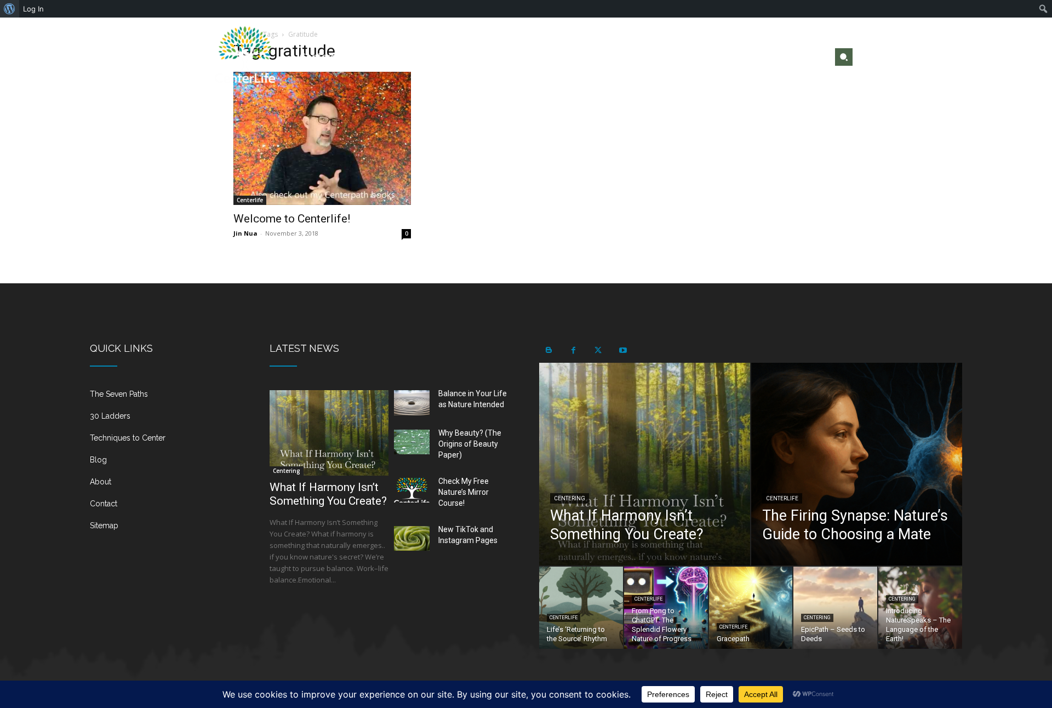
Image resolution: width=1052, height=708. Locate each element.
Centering (286, 471)
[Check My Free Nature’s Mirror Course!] (412, 490)
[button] (844, 57)
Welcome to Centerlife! (291, 218)
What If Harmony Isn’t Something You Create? (328, 494)
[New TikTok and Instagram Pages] (412, 538)
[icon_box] (166, 398)
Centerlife (250, 200)
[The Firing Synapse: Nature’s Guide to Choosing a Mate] (856, 464)
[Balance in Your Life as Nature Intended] (412, 402)
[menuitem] (9, 9)
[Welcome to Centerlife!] (322, 138)
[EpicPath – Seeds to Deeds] (835, 608)
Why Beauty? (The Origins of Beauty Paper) (469, 444)
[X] (798, 57)
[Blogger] (548, 350)
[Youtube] (815, 57)
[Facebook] (781, 57)
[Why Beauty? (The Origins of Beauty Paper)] (412, 442)
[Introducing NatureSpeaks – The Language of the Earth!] (920, 608)
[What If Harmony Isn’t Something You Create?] (329, 433)
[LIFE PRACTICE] (245, 56)
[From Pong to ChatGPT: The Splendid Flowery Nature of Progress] (666, 608)
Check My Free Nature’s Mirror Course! (463, 492)
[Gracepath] (751, 608)
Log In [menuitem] (33, 8)
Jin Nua (245, 233)
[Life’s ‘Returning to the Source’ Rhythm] (581, 608)
